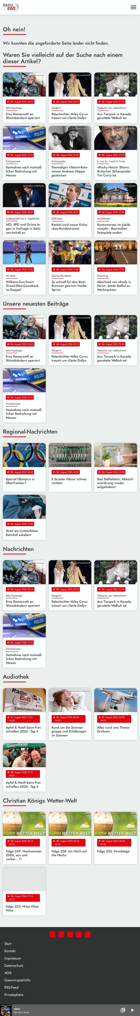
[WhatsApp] (52, 934)
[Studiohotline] (87, 934)
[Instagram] (70, 934)
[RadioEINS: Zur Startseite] (65, 7)
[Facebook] (61, 934)
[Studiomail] (79, 934)
